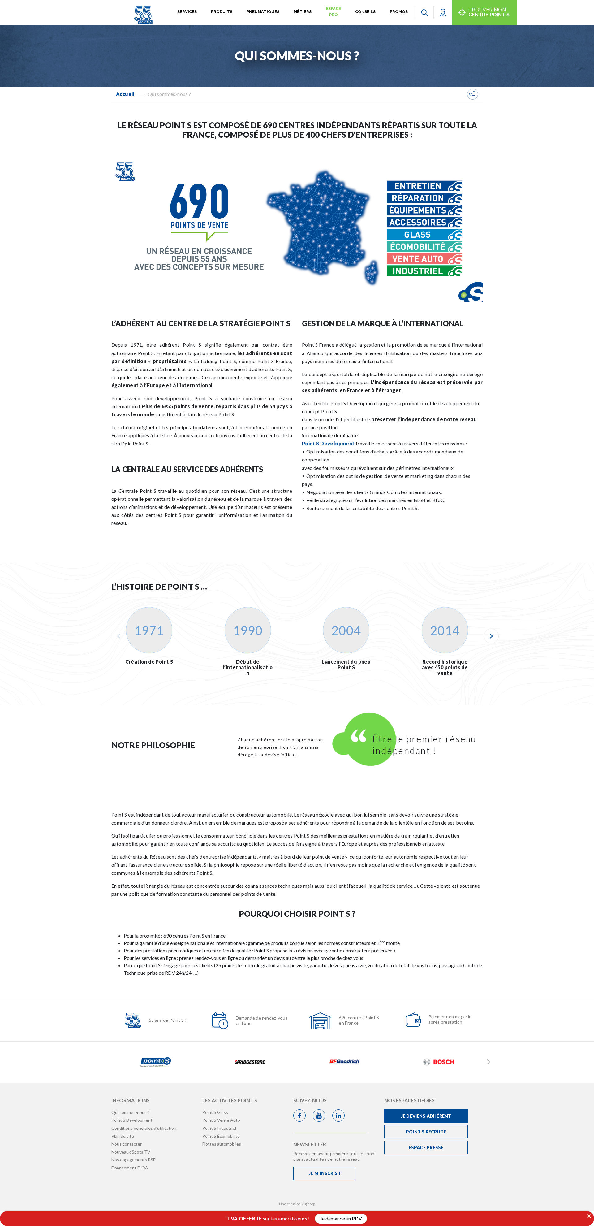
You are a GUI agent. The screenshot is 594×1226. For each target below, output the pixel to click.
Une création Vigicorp (297, 1204)
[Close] (589, 1216)
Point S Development (328, 443)
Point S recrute (426, 1131)
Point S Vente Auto (221, 1120)
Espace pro (333, 11)
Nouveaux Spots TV (130, 1152)
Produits (221, 11)
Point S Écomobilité (221, 1136)
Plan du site (122, 1136)
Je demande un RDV (341, 1218)
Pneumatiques (263, 11)
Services (187, 11)
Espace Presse (426, 1147)
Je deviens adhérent (426, 1116)
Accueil (125, 94)
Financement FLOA (129, 1167)
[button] (443, 12)
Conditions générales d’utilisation (143, 1128)
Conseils (365, 11)
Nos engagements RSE (133, 1159)
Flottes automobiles (221, 1143)
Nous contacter (126, 1143)
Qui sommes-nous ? (130, 1112)
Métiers (303, 11)
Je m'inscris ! (324, 1173)
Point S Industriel (219, 1128)
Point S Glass (215, 1112)
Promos (399, 11)
